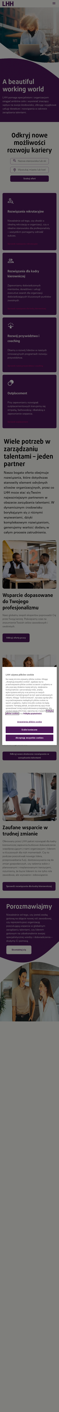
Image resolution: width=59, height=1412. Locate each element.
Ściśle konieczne (29, 730)
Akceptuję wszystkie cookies (29, 738)
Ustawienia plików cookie (29, 722)
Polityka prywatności (32, 713)
